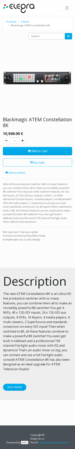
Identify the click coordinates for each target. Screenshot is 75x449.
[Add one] (22, 141)
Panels (25, 21)
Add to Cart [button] (39, 151)
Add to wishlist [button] (16, 172)
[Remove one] (6, 141)
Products (11, 21)
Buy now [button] (38, 162)
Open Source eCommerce (54, 442)
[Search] (68, 36)
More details (15, 387)
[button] (8, 78)
